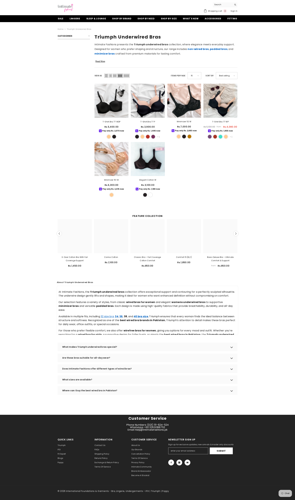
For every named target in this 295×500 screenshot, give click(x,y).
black (114, 136)
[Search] (225, 4)
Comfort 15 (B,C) (184, 257)
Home (60, 29)
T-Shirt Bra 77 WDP (111, 121)
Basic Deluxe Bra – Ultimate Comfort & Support (220, 259)
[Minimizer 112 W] (184, 101)
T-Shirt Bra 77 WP (220, 121)
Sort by (210, 75)
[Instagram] (179, 462)
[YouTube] (187, 462)
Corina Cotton (111, 257)
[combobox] (223, 4)
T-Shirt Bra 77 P (147, 121)
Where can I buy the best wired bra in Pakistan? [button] (89, 390)
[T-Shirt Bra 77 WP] (220, 101)
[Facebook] (171, 462)
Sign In (234, 11)
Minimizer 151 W (111, 180)
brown (189, 136)
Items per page (178, 75)
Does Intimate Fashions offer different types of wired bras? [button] (97, 368)
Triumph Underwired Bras (79, 29)
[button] (106, 76)
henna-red (215, 136)
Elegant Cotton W (147, 180)
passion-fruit (209, 136)
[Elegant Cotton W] (148, 159)
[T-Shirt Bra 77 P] (148, 101)
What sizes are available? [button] (77, 379)
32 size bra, (107, 316)
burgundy (153, 136)
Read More (100, 61)
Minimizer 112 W (184, 121)
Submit (221, 450)
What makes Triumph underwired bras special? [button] (89, 346)
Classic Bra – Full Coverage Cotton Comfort (147, 259)
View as (98, 75)
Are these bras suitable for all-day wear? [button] (86, 357)
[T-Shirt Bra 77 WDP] (111, 101)
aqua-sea (220, 136)
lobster (148, 136)
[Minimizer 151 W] (111, 159)
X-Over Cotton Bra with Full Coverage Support (75, 259)
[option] (75, 244)
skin (108, 136)
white (150, 195)
